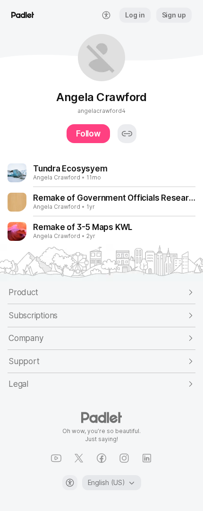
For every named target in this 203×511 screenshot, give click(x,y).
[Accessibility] (69, 482)
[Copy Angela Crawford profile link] (127, 133)
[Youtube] (56, 458)
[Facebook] (101, 458)
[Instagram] (124, 458)
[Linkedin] (146, 458)
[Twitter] (79, 458)
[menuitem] (106, 15)
